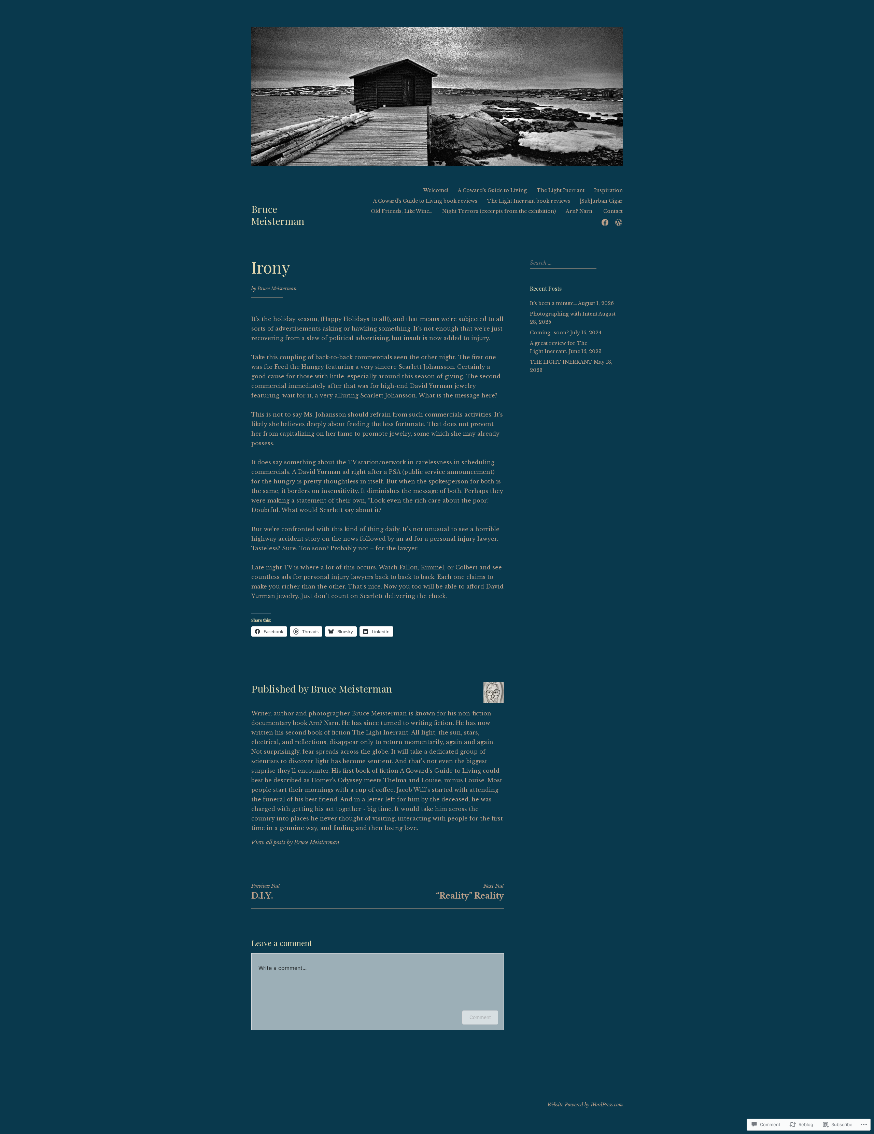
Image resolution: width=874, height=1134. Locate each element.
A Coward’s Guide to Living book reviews (425, 201)
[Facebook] (605, 222)
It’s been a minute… (553, 303)
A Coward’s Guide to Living (492, 190)
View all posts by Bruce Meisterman (295, 842)
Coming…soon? (549, 333)
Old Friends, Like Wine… (402, 211)
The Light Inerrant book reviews (528, 201)
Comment (480, 1017)
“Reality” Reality (470, 892)
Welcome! (435, 190)
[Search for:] (562, 263)
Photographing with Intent (563, 314)
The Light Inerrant (560, 190)
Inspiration (608, 190)
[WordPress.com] (619, 222)
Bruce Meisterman (277, 214)
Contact (613, 211)
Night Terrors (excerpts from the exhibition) (499, 211)
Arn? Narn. (580, 211)
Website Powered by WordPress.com (585, 1105)
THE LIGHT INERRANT (561, 362)
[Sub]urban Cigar (601, 201)
